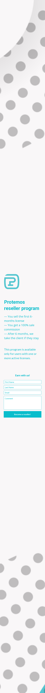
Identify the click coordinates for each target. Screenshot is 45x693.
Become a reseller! (22, 414)
